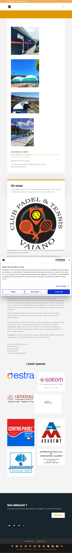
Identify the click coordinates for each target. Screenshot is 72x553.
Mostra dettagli (61, 286)
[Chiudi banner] (69, 260)
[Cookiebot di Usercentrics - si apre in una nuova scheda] (57, 260)
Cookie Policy (40, 541)
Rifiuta (13, 292)
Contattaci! (58, 515)
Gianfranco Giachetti (49, 549)
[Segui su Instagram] (14, 525)
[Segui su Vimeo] (19, 525)
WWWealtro (28, 549)
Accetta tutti (59, 292)
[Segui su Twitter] (9, 525)
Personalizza (35, 292)
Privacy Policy (29, 541)
